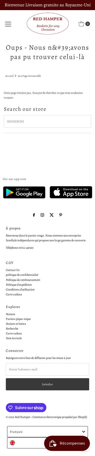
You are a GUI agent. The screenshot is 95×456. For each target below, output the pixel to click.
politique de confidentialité (22, 275)
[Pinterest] (60, 215)
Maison (10, 314)
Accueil (9, 76)
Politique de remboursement (23, 280)
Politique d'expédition (19, 285)
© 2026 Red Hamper (18, 417)
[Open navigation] (8, 24)
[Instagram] (42, 215)
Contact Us (13, 270)
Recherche (12, 328)
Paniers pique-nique (18, 319)
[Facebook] (34, 215)
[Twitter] (52, 215)
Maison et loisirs (16, 324)
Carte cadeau (14, 294)
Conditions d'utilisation (20, 289)
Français (16, 432)
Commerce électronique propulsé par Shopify (59, 417)
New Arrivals (14, 338)
